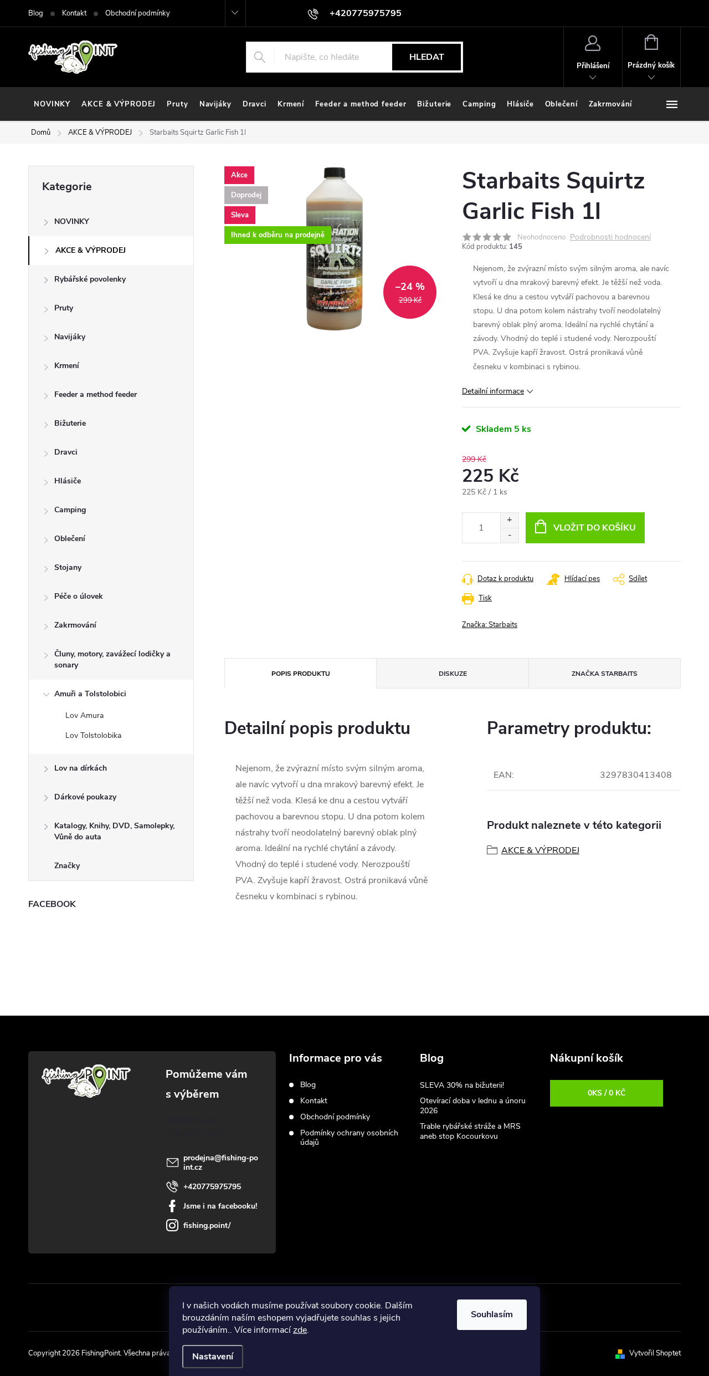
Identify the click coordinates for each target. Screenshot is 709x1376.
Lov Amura (84, 715)
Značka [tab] (605, 673)
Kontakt (74, 13)
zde (300, 1330)
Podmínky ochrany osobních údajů (349, 1138)
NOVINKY (71, 221)
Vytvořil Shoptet (655, 1353)
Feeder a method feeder (95, 394)
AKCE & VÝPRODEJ (90, 250)
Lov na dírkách (80, 768)
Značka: (489, 625)
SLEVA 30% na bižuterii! (462, 1085)
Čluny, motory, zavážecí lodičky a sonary (112, 659)
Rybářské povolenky (90, 279)
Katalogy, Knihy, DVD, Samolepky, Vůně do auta (114, 831)
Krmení (66, 365)
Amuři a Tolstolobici (90, 694)
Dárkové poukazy (85, 797)
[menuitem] (52, 104)
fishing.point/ (206, 1225)
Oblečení (69, 538)
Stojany (67, 567)
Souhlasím (492, 1314)
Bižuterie (70, 423)
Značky (67, 865)
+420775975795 (212, 1186)
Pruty (63, 308)
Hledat (426, 57)
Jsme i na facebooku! (220, 1206)
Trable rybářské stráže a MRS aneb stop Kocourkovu (470, 1131)
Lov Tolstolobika (93, 735)
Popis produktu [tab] (300, 673)
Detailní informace (493, 391)
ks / (606, 1093)
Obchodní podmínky (137, 13)
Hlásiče (67, 481)
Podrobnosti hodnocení (610, 237)
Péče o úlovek (78, 596)
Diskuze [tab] (453, 673)
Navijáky (69, 337)
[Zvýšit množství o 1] (509, 520)
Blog (35, 13)
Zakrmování (75, 625)
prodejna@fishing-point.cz (220, 1163)
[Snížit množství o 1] (509, 535)
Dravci (66, 452)
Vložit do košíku (594, 528)
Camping (70, 509)
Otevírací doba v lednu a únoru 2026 (473, 1105)
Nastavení (212, 1356)
